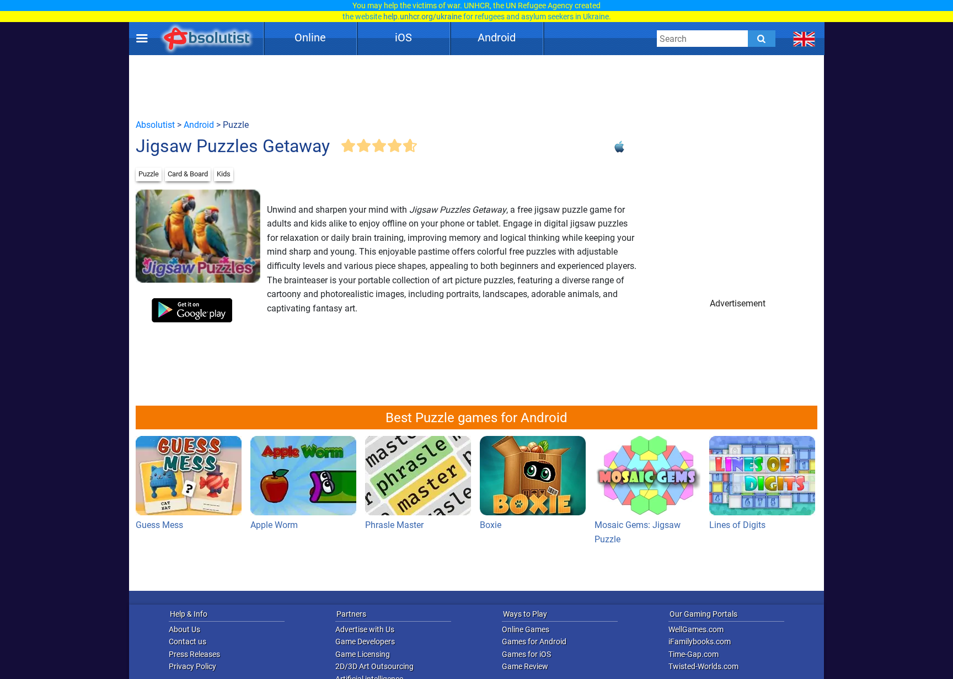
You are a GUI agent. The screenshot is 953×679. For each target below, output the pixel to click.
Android (497, 37)
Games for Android (534, 641)
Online (310, 37)
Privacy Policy (192, 666)
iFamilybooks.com (699, 641)
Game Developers (365, 641)
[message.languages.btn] (804, 38)
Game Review (525, 666)
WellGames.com (696, 629)
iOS (403, 37)
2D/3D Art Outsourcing (374, 666)
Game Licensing (362, 654)
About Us (184, 629)
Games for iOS (526, 654)
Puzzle (148, 174)
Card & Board (188, 174)
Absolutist (155, 125)
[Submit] (761, 38)
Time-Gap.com (693, 654)
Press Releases (194, 654)
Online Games (525, 629)
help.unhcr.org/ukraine (422, 16)
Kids (224, 174)
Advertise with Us (364, 629)
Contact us (187, 641)
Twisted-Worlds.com (703, 666)
